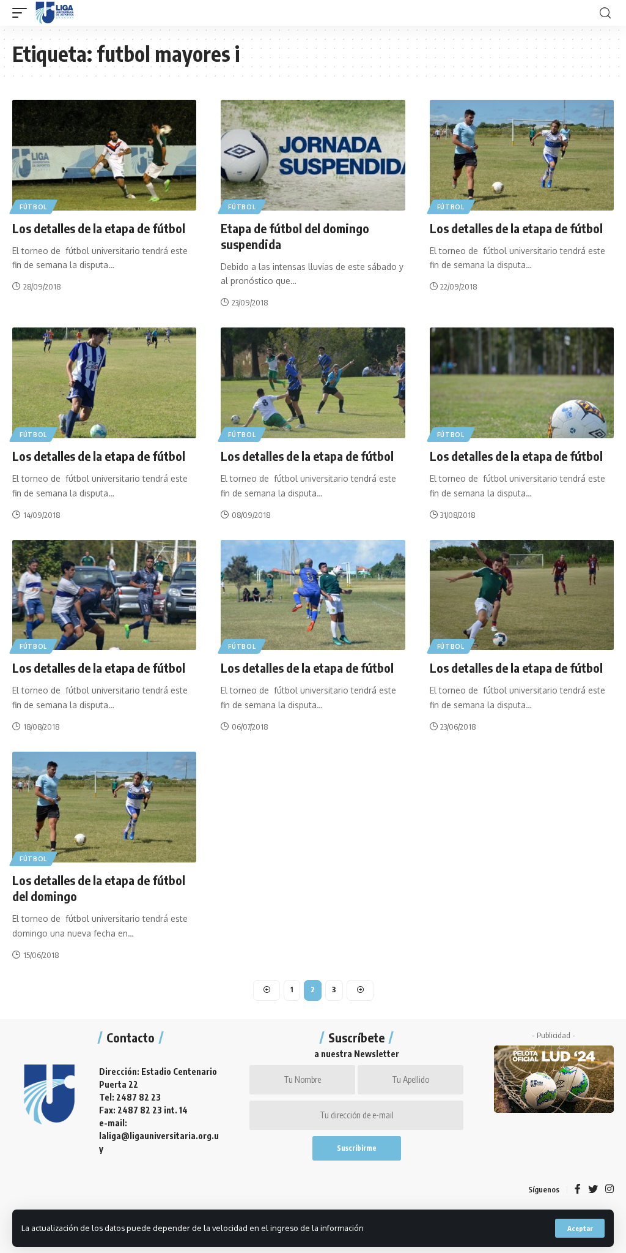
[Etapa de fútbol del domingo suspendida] (313, 155)
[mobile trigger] (22, 13)
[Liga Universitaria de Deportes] (54, 13)
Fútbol (33, 207)
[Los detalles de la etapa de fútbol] (104, 155)
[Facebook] (578, 1190)
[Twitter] (593, 1190)
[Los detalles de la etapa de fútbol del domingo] (104, 807)
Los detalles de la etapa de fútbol (98, 228)
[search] (605, 13)
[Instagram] (609, 1190)
